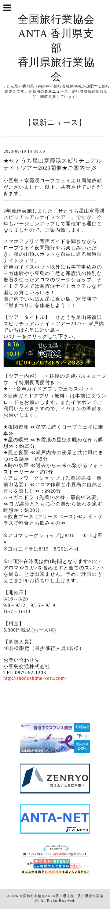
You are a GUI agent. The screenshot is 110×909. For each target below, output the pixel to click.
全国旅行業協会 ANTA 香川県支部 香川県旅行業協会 (56, 48)
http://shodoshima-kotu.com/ (34, 678)
